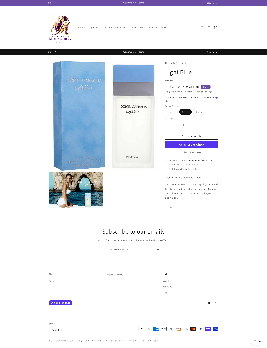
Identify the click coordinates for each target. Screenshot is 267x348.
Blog (165, 292)
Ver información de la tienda (183, 169)
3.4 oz (185, 112)
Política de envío (154, 341)
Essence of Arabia (114, 274)
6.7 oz (201, 112)
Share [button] (171, 207)
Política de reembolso (94, 341)
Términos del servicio (135, 341)
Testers (52, 281)
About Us (167, 286)
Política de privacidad (115, 341)
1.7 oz (173, 112)
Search (166, 281)
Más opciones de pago (192, 152)
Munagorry (59, 341)
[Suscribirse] (157, 249)
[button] (89, 27)
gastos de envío (175, 92)
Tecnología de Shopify (73, 341)
